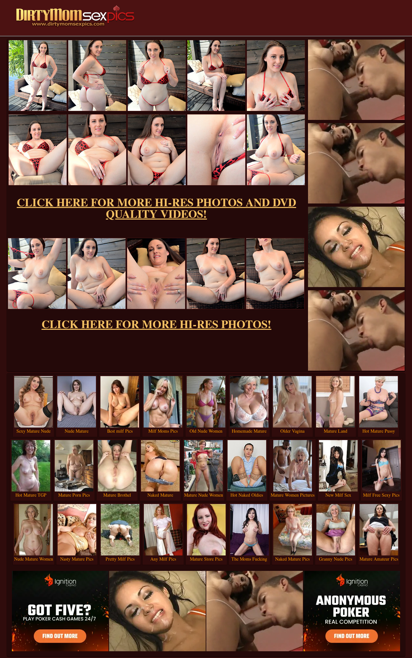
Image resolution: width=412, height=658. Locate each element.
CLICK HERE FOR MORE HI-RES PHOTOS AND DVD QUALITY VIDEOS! (156, 208)
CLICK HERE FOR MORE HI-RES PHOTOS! (156, 324)
